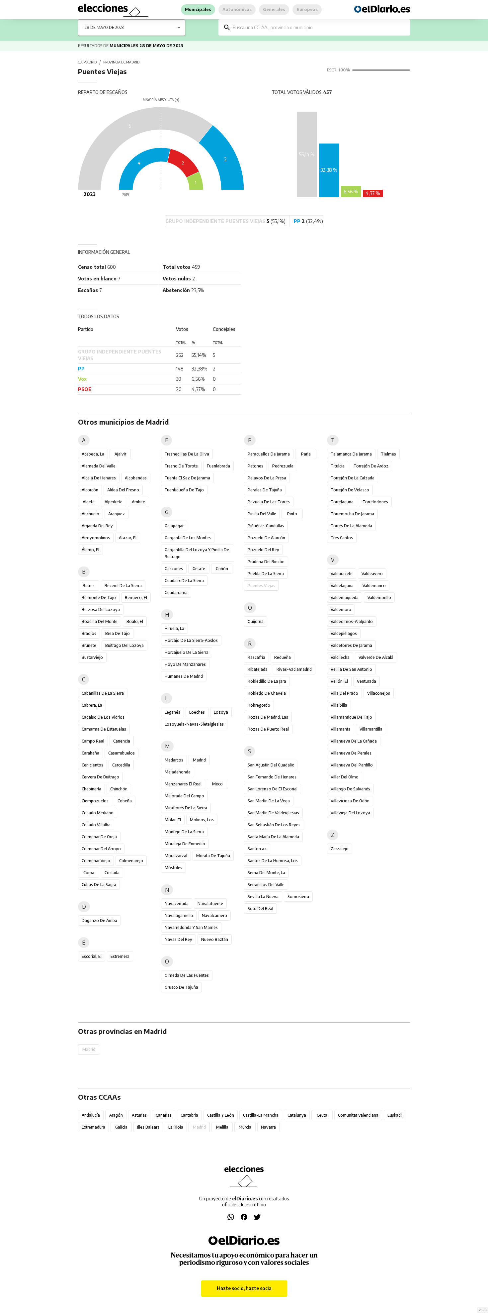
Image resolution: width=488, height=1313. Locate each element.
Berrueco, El (136, 597)
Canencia (121, 741)
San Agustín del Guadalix (271, 764)
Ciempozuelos (95, 800)
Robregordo (259, 705)
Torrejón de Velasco (350, 489)
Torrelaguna (342, 501)
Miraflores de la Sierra (186, 807)
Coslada (112, 872)
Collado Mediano (98, 812)
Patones (255, 465)
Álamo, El (90, 549)
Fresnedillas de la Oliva (187, 454)
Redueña (282, 657)
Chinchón (118, 788)
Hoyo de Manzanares (185, 664)
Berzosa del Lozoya (101, 609)
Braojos (89, 633)
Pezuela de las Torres (269, 501)
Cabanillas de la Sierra (103, 693)
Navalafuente (210, 903)
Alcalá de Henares (99, 477)
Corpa (88, 872)
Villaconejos (378, 693)
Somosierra (298, 896)
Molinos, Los (202, 819)
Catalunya (296, 1115)
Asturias (139, 1115)
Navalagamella (179, 915)
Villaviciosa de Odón (350, 800)
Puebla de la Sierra (266, 573)
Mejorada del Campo (184, 795)
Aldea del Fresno (123, 489)
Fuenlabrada (218, 465)
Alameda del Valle (99, 465)
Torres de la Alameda (351, 525)
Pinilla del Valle (262, 513)
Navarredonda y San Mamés (191, 927)
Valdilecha (340, 657)
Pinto (292, 513)
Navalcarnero (214, 915)
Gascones (174, 568)
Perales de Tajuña (265, 489)
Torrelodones (375, 501)
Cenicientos (92, 764)
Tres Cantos (342, 537)
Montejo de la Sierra (184, 831)
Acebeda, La (93, 454)
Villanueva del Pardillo (352, 764)
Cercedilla (121, 764)
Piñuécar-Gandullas (266, 525)
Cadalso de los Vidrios (103, 717)
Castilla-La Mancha (261, 1115)
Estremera (120, 956)
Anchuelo (90, 513)
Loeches (197, 712)
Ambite (138, 501)
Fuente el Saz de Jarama (187, 477)
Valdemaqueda (345, 597)
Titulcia (338, 465)
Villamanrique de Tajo (351, 717)
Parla (306, 454)
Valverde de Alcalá (376, 657)
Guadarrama (176, 592)
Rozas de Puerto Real (268, 729)
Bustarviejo (92, 657)
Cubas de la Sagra (99, 884)
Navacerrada (177, 903)
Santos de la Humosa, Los (273, 860)
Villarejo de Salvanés (350, 788)
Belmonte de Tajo (99, 597)
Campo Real (93, 741)
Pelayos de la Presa (267, 477)
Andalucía (91, 1115)
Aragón (116, 1115)
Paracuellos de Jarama (269, 454)
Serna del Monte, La (266, 872)
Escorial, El (92, 956)
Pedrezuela (282, 465)
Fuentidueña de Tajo (184, 489)
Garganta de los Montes (188, 537)
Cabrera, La (92, 705)
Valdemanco (374, 585)
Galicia (121, 1127)
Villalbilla (339, 705)
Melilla (222, 1127)
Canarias (164, 1115)
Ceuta (322, 1115)
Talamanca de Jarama (351, 454)
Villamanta (341, 729)
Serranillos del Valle (266, 884)
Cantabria (189, 1115)
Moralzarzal (176, 855)
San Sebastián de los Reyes (274, 824)
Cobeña (125, 800)
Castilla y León (220, 1115)
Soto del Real (260, 908)
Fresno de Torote (181, 465)
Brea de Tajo (117, 633)
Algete (89, 501)
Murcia (245, 1127)
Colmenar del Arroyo (101, 848)
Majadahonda (178, 771)
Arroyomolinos (96, 537)
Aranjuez (116, 513)
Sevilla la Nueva (263, 896)
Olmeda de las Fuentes (187, 975)
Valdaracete (342, 573)
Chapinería (91, 788)
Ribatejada (258, 669)
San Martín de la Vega (269, 800)
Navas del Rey (178, 939)
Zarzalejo (340, 848)
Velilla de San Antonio (351, 669)
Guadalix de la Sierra (184, 580)
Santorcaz (257, 848)
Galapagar (174, 525)
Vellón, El (339, 681)
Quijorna (256, 621)
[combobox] (319, 27)
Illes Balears (148, 1127)
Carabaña (90, 753)
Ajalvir (120, 454)
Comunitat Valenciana (358, 1115)
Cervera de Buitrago (100, 776)
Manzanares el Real (183, 783)
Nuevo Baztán (214, 939)
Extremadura (93, 1127)
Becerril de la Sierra (123, 585)
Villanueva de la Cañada (354, 741)
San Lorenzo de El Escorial (272, 788)
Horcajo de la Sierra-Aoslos (191, 640)
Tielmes (388, 454)
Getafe (199, 568)
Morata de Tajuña (213, 855)
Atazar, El (127, 537)
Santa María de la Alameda (273, 836)
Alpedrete (113, 501)
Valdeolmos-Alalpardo (352, 621)
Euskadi (394, 1115)
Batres (89, 585)
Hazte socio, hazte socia (244, 1288)
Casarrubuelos (121, 753)
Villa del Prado (344, 693)
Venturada (366, 681)
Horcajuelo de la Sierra (186, 652)
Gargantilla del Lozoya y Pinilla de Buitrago (197, 553)
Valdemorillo (379, 597)
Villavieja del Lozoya (350, 812)
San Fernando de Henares (272, 776)
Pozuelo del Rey (263, 549)
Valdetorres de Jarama (351, 645)
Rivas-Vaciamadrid (294, 669)
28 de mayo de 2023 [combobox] (104, 27)
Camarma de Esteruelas (104, 729)
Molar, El (173, 819)
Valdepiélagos (344, 633)
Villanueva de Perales (351, 753)
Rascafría (256, 657)
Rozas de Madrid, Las (268, 717)
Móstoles (173, 867)
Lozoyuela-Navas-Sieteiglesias (194, 724)
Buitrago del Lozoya (124, 645)
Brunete (89, 645)
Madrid (199, 760)
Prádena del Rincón (266, 561)
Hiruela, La (174, 628)
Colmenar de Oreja (99, 836)
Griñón (222, 568)
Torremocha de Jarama (352, 513)
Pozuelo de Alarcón (266, 537)
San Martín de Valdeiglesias (273, 812)
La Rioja (175, 1127)
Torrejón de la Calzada (352, 477)
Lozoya (221, 712)
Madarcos (174, 760)
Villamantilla (371, 729)
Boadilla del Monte (100, 621)
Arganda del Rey (97, 525)
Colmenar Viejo (96, 860)
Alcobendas (136, 477)
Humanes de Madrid (184, 676)
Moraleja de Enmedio (185, 843)
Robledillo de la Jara (267, 681)
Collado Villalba (96, 824)
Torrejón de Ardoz (371, 465)
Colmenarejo (131, 860)
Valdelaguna (342, 585)
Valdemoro (341, 609)
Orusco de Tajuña (181, 987)
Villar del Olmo (345, 776)
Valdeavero (372, 573)
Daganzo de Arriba (99, 920)
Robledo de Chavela (267, 693)
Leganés (172, 712)
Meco (217, 783)
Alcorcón (90, 489)
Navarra (268, 1127)
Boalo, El (134, 621)
